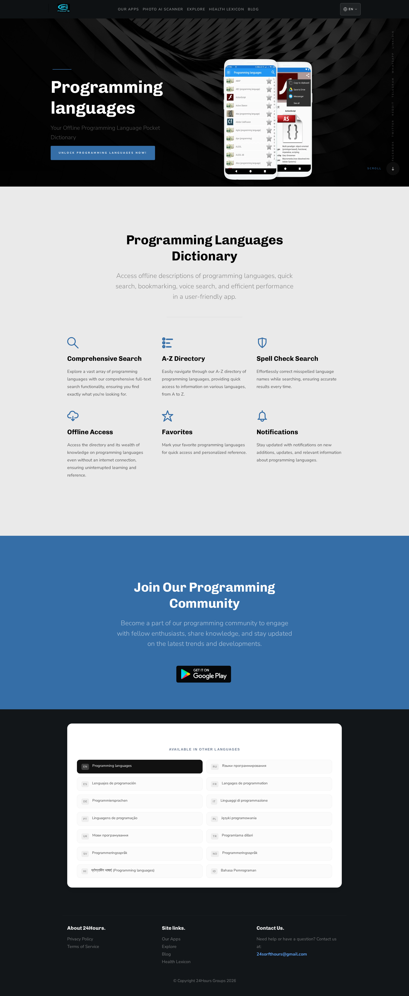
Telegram (393, 87)
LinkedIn (393, 39)
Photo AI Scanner (163, 9)
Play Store (203, 674)
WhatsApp (393, 62)
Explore (196, 9)
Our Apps (128, 9)
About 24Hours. (86, 928)
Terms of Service (83, 946)
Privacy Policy (80, 939)
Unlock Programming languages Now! (103, 153)
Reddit (393, 108)
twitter (393, 128)
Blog (253, 9)
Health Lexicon (226, 9)
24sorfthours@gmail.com (282, 954)
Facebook (393, 151)
